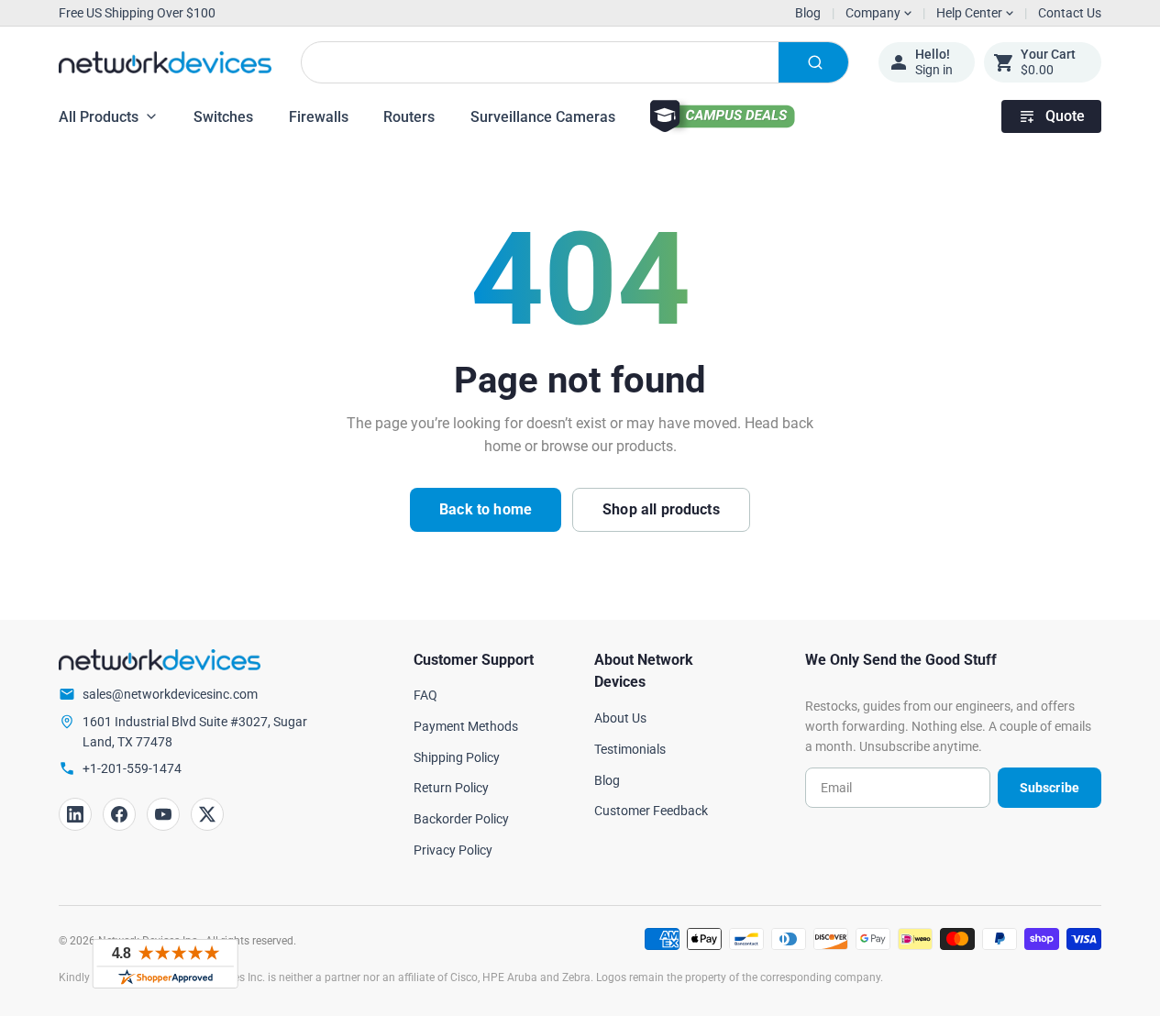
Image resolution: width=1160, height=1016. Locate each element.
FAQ (425, 695)
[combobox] (575, 62)
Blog (808, 13)
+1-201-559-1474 (132, 768)
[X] (207, 814)
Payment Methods (466, 726)
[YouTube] (163, 814)
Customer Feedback (651, 810)
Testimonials (630, 749)
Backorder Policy (461, 819)
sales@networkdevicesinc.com (170, 694)
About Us (620, 718)
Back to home (485, 509)
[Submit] (813, 62)
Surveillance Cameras (542, 117)
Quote (1065, 116)
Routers (409, 117)
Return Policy (451, 787)
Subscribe (1049, 787)
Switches (223, 117)
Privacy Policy (453, 850)
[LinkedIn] (75, 814)
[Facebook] (119, 814)
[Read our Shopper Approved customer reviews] (165, 963)
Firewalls (318, 117)
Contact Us (1069, 13)
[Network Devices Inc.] (165, 62)
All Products (98, 117)
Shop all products (661, 509)
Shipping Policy (457, 757)
